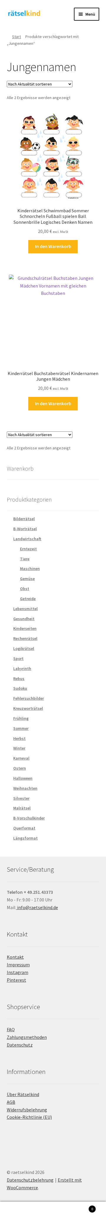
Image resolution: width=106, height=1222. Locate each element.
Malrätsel (22, 808)
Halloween (22, 778)
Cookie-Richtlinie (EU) (29, 1117)
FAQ (11, 1029)
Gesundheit (23, 618)
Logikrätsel (23, 648)
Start (16, 36)
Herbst (19, 738)
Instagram (17, 972)
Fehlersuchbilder (28, 698)
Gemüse (27, 578)
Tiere (24, 558)
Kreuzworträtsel (28, 708)
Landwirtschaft (27, 538)
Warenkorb (82, 1207)
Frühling (21, 718)
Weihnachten (25, 788)
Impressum (18, 965)
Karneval (21, 758)
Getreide (28, 598)
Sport (18, 658)
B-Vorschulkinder (29, 818)
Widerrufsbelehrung (27, 1110)
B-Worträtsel (25, 528)
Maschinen (30, 568)
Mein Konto (17, 1212)
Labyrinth (22, 668)
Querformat (24, 828)
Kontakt (15, 957)
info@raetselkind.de (37, 907)
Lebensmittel (25, 608)
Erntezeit (28, 548)
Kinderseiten (25, 628)
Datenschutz (20, 1045)
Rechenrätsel (25, 638)
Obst (24, 588)
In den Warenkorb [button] (53, 246)
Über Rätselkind (23, 1094)
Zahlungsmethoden (27, 1037)
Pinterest (16, 980)
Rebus (18, 678)
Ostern (19, 768)
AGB (11, 1102)
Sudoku (20, 688)
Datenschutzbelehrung (30, 1180)
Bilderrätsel (24, 518)
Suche (53, 1212)
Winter (19, 748)
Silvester (21, 798)
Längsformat (25, 838)
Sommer (21, 728)
